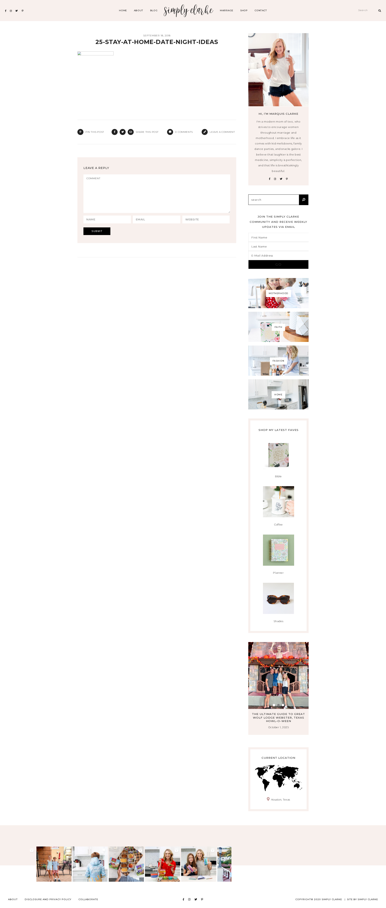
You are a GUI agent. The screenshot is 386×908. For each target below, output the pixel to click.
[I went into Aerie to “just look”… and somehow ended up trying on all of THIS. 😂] (17, 864)
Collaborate (88, 899)
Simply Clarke (188, 10)
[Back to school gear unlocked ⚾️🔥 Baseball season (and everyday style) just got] (90, 864)
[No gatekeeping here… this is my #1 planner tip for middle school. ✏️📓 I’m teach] (198, 864)
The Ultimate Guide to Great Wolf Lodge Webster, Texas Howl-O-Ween (278, 717)
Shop (243, 10)
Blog (153, 10)
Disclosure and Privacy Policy (48, 899)
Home (123, 10)
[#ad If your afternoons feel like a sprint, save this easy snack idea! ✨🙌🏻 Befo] (126, 864)
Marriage (226, 10)
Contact (261, 10)
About (138, 10)
